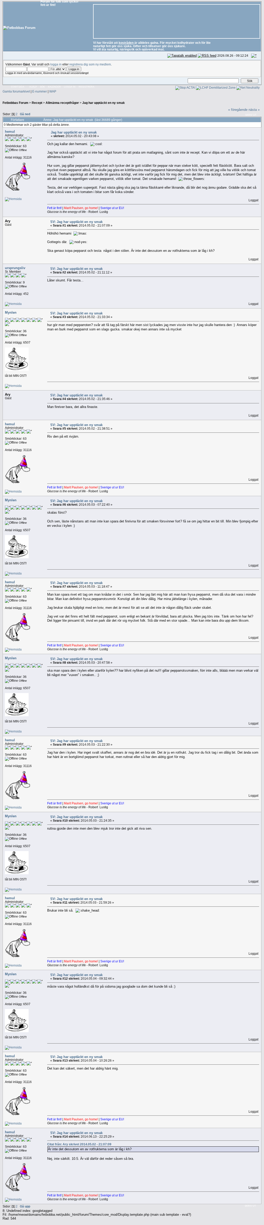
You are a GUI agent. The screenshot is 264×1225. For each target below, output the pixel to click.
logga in (56, 64)
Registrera (86, 87)
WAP (52, 91)
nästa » (254, 110)
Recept (37, 102)
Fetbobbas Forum (15, 102)
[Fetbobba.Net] (13, 199)
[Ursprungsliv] (13, 303)
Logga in (70, 87)
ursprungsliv (15, 268)
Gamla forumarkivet (16, 91)
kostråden (126, 42)
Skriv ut (251, 115)
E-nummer (39, 91)
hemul (10, 132)
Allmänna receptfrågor (62, 102)
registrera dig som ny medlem (90, 64)
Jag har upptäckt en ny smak (103, 102)
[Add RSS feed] (207, 55)
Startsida (17, 87)
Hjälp (33, 87)
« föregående (238, 110)
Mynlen (10, 312)
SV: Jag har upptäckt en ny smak (76, 222)
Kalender (54, 87)
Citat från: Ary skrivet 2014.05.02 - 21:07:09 (79, 1144)
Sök (42, 87)
